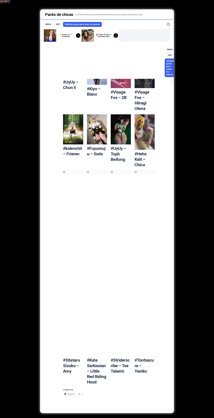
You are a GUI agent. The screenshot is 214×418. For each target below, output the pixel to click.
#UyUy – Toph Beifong (118, 154)
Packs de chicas (59, 14)
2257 (58, 24)
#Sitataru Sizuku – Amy (71, 365)
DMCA (48, 24)
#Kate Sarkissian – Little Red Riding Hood (96, 371)
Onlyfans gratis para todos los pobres (82, 24)
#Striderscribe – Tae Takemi (120, 365)
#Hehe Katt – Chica (141, 159)
